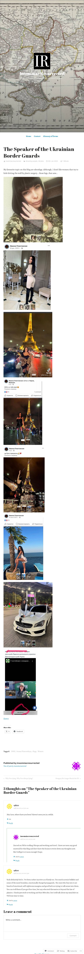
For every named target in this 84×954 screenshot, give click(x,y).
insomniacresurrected (13, 161)
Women (40, 751)
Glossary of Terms (50, 136)
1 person (22, 857)
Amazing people (31, 161)
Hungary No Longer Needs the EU (67, 778)
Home (28, 136)
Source (6, 718)
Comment (73, 936)
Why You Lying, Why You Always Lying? (18, 778)
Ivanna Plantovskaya (24, 751)
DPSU (13, 751)
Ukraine (41, 161)
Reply (11, 823)
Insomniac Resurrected (42, 73)
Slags (34, 751)
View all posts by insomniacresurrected (15, 766)
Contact (37, 136)
